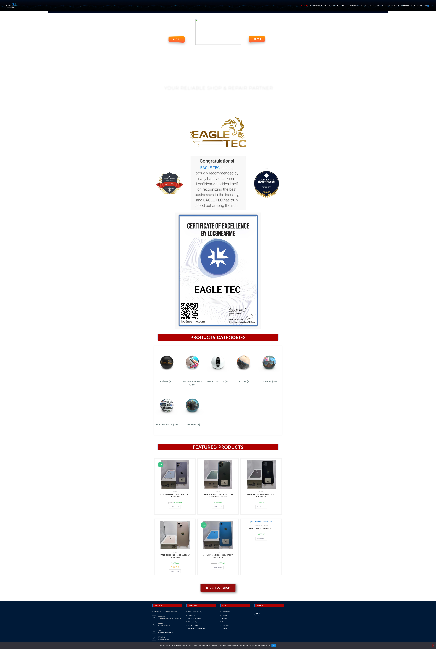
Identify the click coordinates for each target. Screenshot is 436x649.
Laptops (224, 615)
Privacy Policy (192, 622)
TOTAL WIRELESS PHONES (261, 525)
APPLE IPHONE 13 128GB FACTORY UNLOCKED (175, 556)
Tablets (224, 618)
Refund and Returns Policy (196, 628)
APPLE (175, 491)
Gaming (224, 628)
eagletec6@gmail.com (165, 632)
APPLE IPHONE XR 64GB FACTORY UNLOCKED (218, 556)
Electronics (225, 625)
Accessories (226, 622)
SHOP (175, 39)
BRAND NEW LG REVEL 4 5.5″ (261, 528)
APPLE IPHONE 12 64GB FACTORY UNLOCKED (261, 495)
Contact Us (191, 615)
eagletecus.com (163, 639)
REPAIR (258, 39)
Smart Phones (226, 612)
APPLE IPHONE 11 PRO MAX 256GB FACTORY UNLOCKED (218, 495)
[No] (433, 645)
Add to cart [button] (175, 507)
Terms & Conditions (194, 618)
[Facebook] (257, 613)
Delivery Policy (193, 625)
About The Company (195, 612)
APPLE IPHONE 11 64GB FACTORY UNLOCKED (174, 495)
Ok (274, 645)
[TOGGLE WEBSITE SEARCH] (431, 5)
